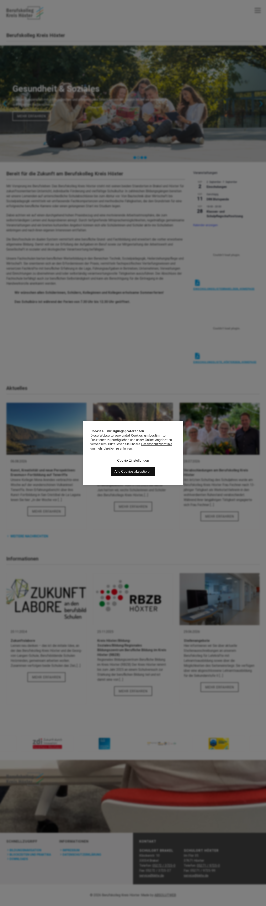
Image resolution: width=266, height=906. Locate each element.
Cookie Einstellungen (133, 460)
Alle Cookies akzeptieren (133, 471)
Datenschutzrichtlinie (156, 444)
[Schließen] (180, 424)
